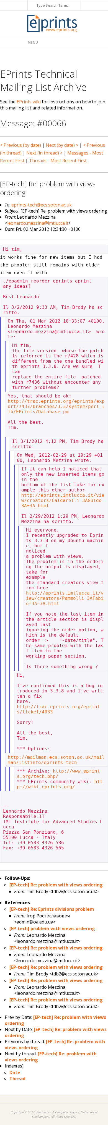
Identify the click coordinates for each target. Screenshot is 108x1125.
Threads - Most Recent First (58, 161)
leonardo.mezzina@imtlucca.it (37, 223)
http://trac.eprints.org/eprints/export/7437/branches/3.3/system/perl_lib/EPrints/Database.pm (56, 406)
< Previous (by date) (20, 145)
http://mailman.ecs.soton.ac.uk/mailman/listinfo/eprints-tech (56, 760)
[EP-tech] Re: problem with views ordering (56, 885)
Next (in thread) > (44, 153)
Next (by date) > (62, 145)
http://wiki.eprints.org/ (60, 784)
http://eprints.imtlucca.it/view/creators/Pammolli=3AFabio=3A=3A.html (65, 598)
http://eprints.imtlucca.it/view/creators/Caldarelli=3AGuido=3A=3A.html (62, 500)
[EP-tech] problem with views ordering (52, 928)
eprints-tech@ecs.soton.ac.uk (41, 205)
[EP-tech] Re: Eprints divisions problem (51, 909)
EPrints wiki (29, 102)
